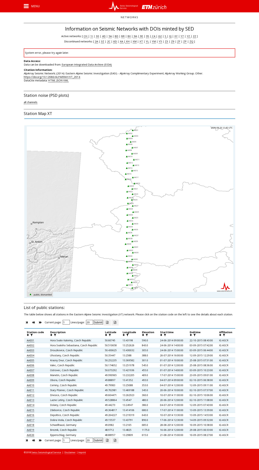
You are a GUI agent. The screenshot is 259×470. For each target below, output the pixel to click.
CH (86, 36)
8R (123, 36)
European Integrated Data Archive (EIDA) (87, 64)
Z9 (172, 41)
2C (108, 41)
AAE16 (30, 415)
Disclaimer (70, 452)
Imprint (82, 452)
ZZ (194, 36)
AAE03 (30, 350)
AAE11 (30, 390)
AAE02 (30, 345)
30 (97, 36)
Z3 (166, 41)
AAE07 (30, 370)
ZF (178, 41)
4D (104, 36)
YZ (189, 36)
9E (141, 36)
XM (135, 41)
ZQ (191, 41)
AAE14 (30, 405)
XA (122, 41)
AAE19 (30, 430)
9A (135, 36)
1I (91, 36)
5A (110, 36)
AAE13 (30, 400)
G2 (160, 36)
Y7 (182, 36)
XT (141, 41)
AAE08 (30, 375)
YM (154, 41)
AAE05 (30, 360)
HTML (52, 80)
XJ (170, 36)
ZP (185, 41)
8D (116, 36)
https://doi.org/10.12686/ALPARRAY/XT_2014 (52, 77)
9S (147, 36)
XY (176, 36)
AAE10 (30, 385)
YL (147, 41)
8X (129, 36)
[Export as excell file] (107, 323)
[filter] (31, 335)
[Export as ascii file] (115, 323)
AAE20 (30, 435)
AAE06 (30, 365)
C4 (153, 36)
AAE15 (30, 410)
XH (127, 41)
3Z (102, 41)
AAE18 (30, 425)
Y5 (160, 41)
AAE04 (30, 355)
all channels (30, 102)
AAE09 (30, 380)
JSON (59, 80)
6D (115, 41)
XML (66, 80)
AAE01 (30, 340)
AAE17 (30, 420)
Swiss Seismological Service (46, 452)
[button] (32, 6)
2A (96, 41)
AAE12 (30, 395)
